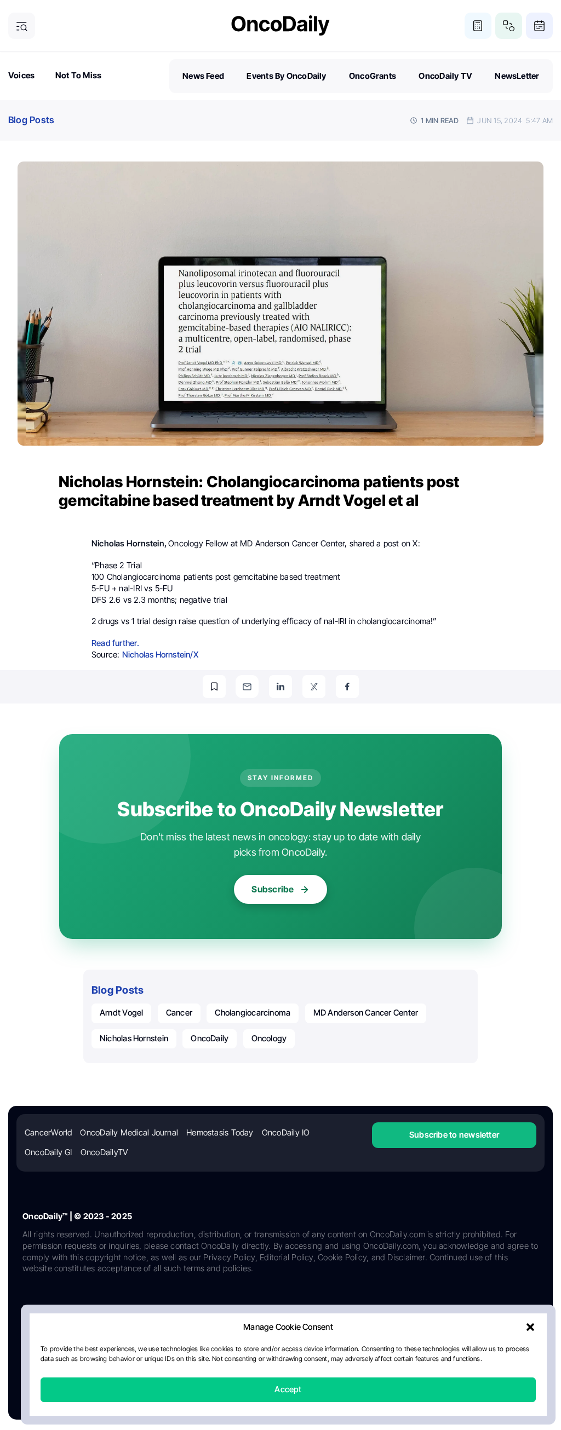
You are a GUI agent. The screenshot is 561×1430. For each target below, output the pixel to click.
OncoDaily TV (445, 76)
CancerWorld (48, 1132)
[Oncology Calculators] (478, 26)
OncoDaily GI (48, 1152)
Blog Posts (31, 119)
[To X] (313, 686)
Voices (21, 75)
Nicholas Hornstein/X (160, 654)
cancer (179, 1012)
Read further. (115, 643)
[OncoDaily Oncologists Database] (508, 26)
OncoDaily (209, 1038)
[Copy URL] (214, 686)
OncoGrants (372, 76)
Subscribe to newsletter (454, 1134)
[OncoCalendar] (539, 26)
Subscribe (272, 889)
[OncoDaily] (280, 25)
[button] (530, 1327)
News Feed (203, 76)
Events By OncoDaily (286, 76)
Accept (287, 1390)
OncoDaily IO (286, 1132)
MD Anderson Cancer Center (366, 1012)
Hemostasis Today (220, 1132)
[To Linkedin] (280, 686)
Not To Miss (78, 75)
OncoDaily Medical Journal (129, 1132)
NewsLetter (517, 76)
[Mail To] (247, 686)
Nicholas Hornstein (134, 1038)
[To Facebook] (347, 686)
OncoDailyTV (104, 1152)
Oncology (269, 1038)
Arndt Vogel (121, 1012)
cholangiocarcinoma (252, 1012)
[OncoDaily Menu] (21, 26)
